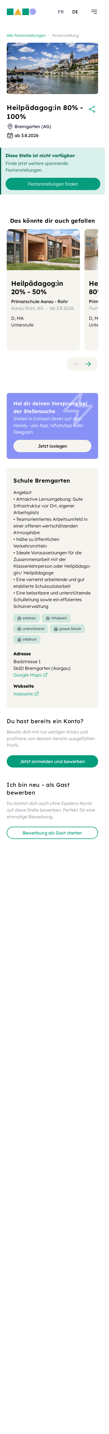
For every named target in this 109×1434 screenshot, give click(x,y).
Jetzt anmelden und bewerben (52, 761)
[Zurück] (77, 364)
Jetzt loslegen (52, 446)
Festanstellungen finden (53, 184)
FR (61, 12)
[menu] (94, 12)
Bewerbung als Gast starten (52, 833)
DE (75, 12)
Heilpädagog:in (37, 287)
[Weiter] (88, 364)
